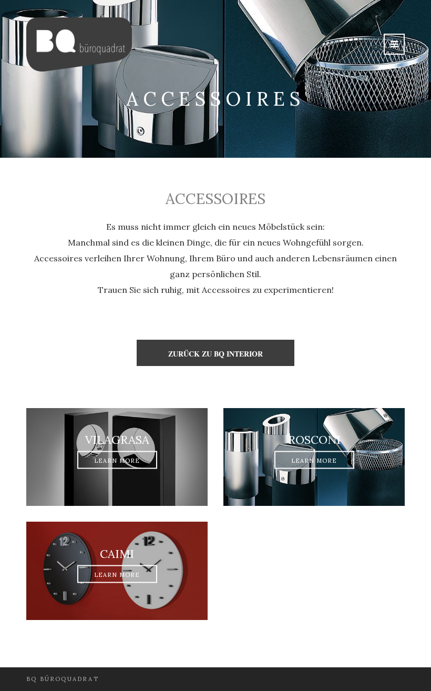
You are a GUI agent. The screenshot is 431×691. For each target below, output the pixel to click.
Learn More (117, 460)
